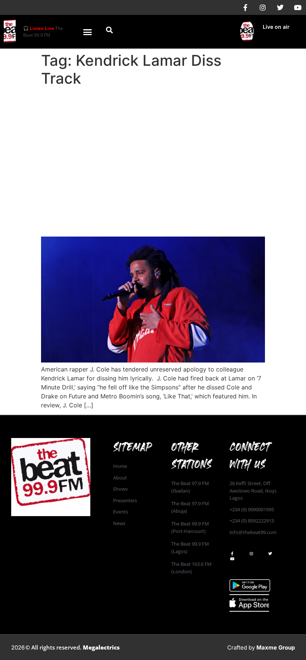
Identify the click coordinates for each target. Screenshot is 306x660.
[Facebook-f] (245, 7)
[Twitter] (280, 7)
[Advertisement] (153, 145)
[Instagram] (262, 7)
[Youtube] (297, 7)
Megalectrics (101, 647)
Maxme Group (275, 647)
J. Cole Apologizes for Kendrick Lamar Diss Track (148, 215)
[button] (88, 32)
